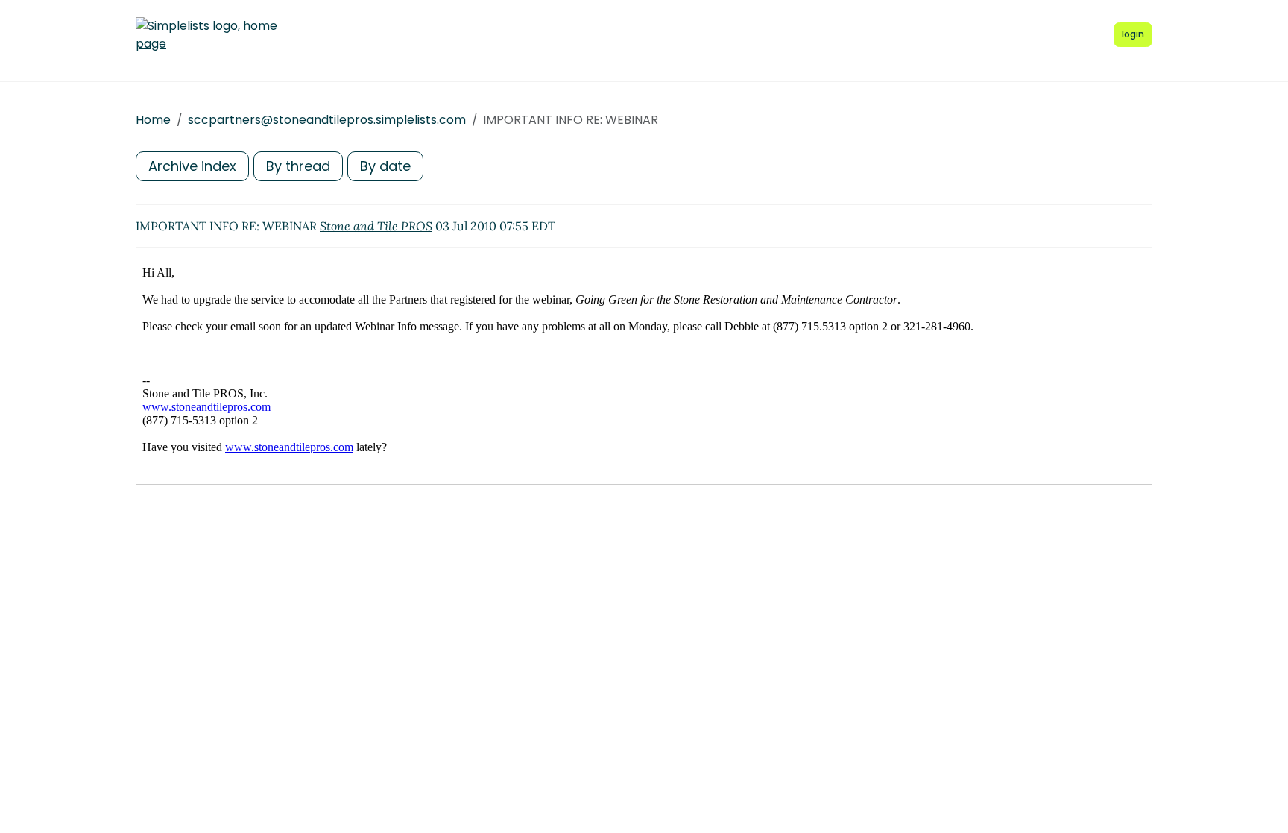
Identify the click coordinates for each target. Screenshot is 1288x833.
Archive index (192, 166)
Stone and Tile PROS (376, 226)
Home (153, 119)
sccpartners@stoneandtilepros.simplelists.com (327, 119)
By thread (298, 166)
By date (385, 166)
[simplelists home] (206, 35)
